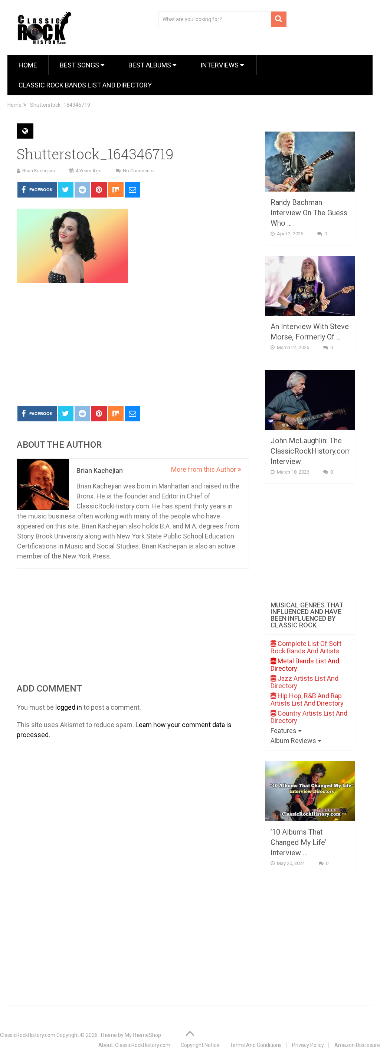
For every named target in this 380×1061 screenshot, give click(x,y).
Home (28, 65)
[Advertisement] (133, 345)
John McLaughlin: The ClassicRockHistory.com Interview (311, 451)
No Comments (138, 170)
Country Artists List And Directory (309, 717)
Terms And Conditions (256, 1045)
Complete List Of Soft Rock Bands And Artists (306, 647)
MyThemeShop (143, 1035)
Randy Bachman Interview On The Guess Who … (309, 213)
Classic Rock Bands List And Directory (85, 85)
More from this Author (204, 469)
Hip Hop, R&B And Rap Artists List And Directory (307, 699)
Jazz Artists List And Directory (304, 682)
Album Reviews (294, 741)
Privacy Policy (308, 1045)
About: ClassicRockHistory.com (134, 1045)
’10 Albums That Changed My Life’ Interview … (298, 842)
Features (284, 731)
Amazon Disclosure (357, 1045)
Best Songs (80, 65)
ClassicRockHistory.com (27, 1035)
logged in (68, 707)
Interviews (220, 65)
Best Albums (150, 65)
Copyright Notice (200, 1045)
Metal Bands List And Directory (305, 664)
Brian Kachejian (38, 170)
